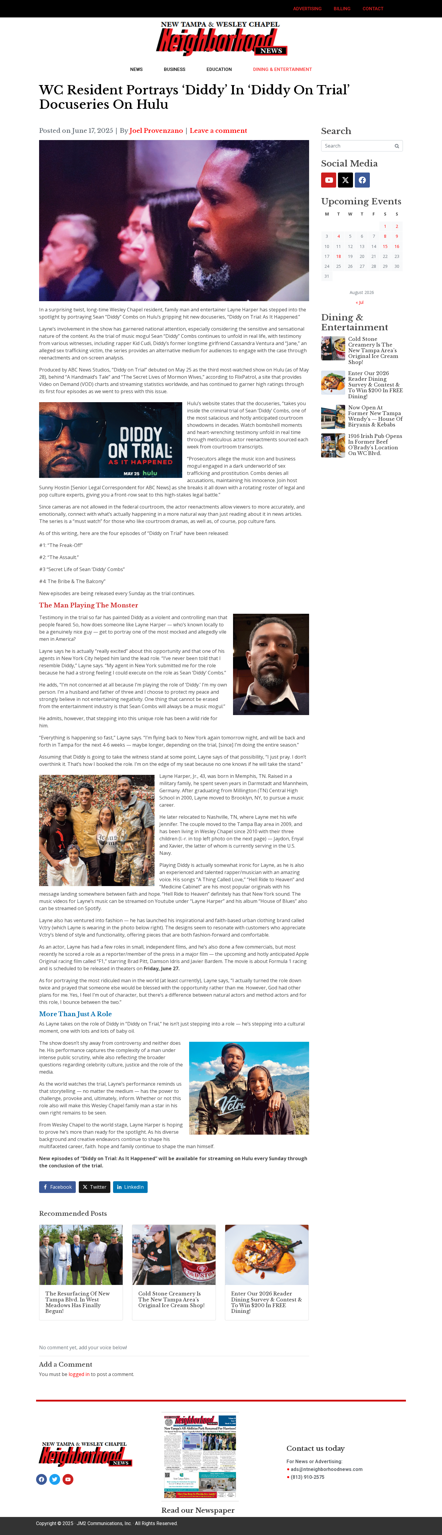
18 (338, 256)
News (136, 69)
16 (396, 246)
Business (174, 69)
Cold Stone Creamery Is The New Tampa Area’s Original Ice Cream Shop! (373, 350)
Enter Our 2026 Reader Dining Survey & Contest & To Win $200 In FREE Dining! (375, 384)
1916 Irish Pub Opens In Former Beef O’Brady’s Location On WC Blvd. (375, 445)
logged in (79, 1374)
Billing (342, 8)
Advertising (307, 8)
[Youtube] (328, 180)
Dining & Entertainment (282, 69)
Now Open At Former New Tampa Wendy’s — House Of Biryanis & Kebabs (375, 416)
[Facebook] (362, 180)
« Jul (360, 302)
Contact (373, 8)
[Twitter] (345, 180)
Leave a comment (218, 130)
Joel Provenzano (156, 130)
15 (385, 246)
